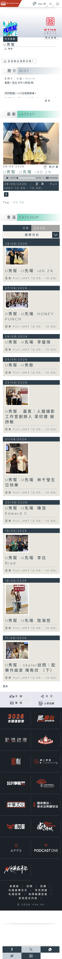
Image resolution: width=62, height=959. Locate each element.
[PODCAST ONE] (45, 848)
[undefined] (34, 3)
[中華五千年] (16, 869)
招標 (44, 886)
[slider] (25, 178)
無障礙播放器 (39, 894)
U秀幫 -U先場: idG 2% (27, 172)
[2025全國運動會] (16, 718)
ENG (40, 4)
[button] (7, 178)
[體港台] (45, 718)
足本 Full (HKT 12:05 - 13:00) (31, 278)
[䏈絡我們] (12, 702)
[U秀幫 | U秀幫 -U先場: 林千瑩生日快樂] (17, 458)
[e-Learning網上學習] (45, 761)
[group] (46, 178)
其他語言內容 (29, 898)
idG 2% (18, 202)
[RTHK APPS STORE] (16, 848)
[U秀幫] (5, 195)
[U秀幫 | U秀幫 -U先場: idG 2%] (17, 256)
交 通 (18, 696)
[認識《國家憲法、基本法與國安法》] (45, 805)
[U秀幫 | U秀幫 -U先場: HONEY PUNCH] (17, 300)
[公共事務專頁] (16, 783)
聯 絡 (18, 703)
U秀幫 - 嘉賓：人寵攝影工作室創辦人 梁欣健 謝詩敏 (30, 416)
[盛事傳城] (45, 826)
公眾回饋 (49, 703)
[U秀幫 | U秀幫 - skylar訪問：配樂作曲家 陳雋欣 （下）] (17, 650)
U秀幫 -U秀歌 (19, 365)
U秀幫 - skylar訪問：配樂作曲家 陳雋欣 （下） (30, 668)
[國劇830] (16, 761)
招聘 (30, 886)
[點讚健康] (16, 740)
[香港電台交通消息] (12, 696)
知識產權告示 (19, 890)
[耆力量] (16, 826)
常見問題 (42, 890)
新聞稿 (15, 886)
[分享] (42, 696)
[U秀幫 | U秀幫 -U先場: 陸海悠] (17, 599)
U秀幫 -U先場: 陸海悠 (28, 621)
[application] (30, 177)
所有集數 (10, 39)
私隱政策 (16, 894)
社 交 (49, 696)
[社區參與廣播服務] (45, 783)
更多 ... (6, 686)
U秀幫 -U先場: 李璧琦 (28, 342)
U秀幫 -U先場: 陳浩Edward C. (25, 511)
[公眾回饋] (41, 703)
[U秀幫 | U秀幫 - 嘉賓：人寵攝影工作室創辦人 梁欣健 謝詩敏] (17, 396)
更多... (50, 101)
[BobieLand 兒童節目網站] (45, 740)
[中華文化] (16, 805)
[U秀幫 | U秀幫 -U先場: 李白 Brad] (17, 543)
